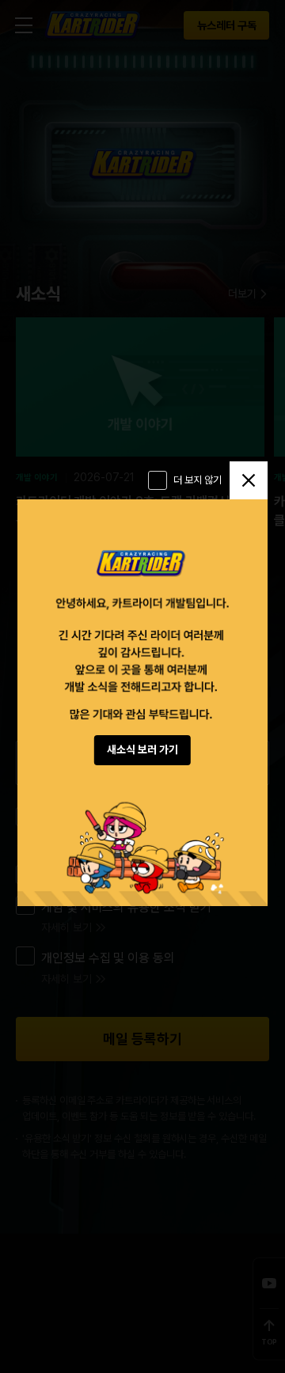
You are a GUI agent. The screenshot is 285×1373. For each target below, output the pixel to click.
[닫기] (249, 480)
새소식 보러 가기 (142, 749)
